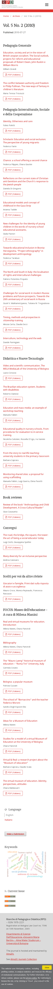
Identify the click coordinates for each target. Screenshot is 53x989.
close (47, 967)
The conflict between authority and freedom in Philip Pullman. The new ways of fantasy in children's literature (26, 86)
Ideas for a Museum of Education (20, 720)
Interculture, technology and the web (22, 338)
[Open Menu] (47, 4)
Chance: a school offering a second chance (25, 160)
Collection (23, 959)
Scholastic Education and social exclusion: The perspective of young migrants (24, 141)
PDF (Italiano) (14, 74)
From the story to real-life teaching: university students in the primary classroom (26, 454)
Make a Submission (15, 833)
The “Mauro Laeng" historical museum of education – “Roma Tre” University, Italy (24, 662)
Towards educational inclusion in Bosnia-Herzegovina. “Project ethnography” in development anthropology (24, 251)
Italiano (8, 819)
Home (6, 16)
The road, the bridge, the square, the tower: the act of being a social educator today (25, 536)
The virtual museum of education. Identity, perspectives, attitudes (25, 782)
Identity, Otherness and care (17, 121)
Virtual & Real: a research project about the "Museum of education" (25, 761)
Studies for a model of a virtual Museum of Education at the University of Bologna (25, 740)
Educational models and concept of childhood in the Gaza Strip (21, 204)
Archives (16, 16)
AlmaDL (10, 953)
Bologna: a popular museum (17, 681)
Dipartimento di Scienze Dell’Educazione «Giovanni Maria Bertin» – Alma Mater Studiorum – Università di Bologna (23, 938)
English (9, 815)
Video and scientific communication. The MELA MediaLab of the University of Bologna (26, 367)
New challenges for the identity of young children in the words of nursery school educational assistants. (24, 226)
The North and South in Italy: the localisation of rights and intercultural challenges (26, 273)
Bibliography (9, 642)
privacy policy (31, 978)
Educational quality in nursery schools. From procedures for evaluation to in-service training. (26, 432)
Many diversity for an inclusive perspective (25, 556)
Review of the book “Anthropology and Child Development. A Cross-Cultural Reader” (26, 506)
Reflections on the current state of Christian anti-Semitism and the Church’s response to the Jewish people (25, 181)
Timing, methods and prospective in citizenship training (21, 319)
